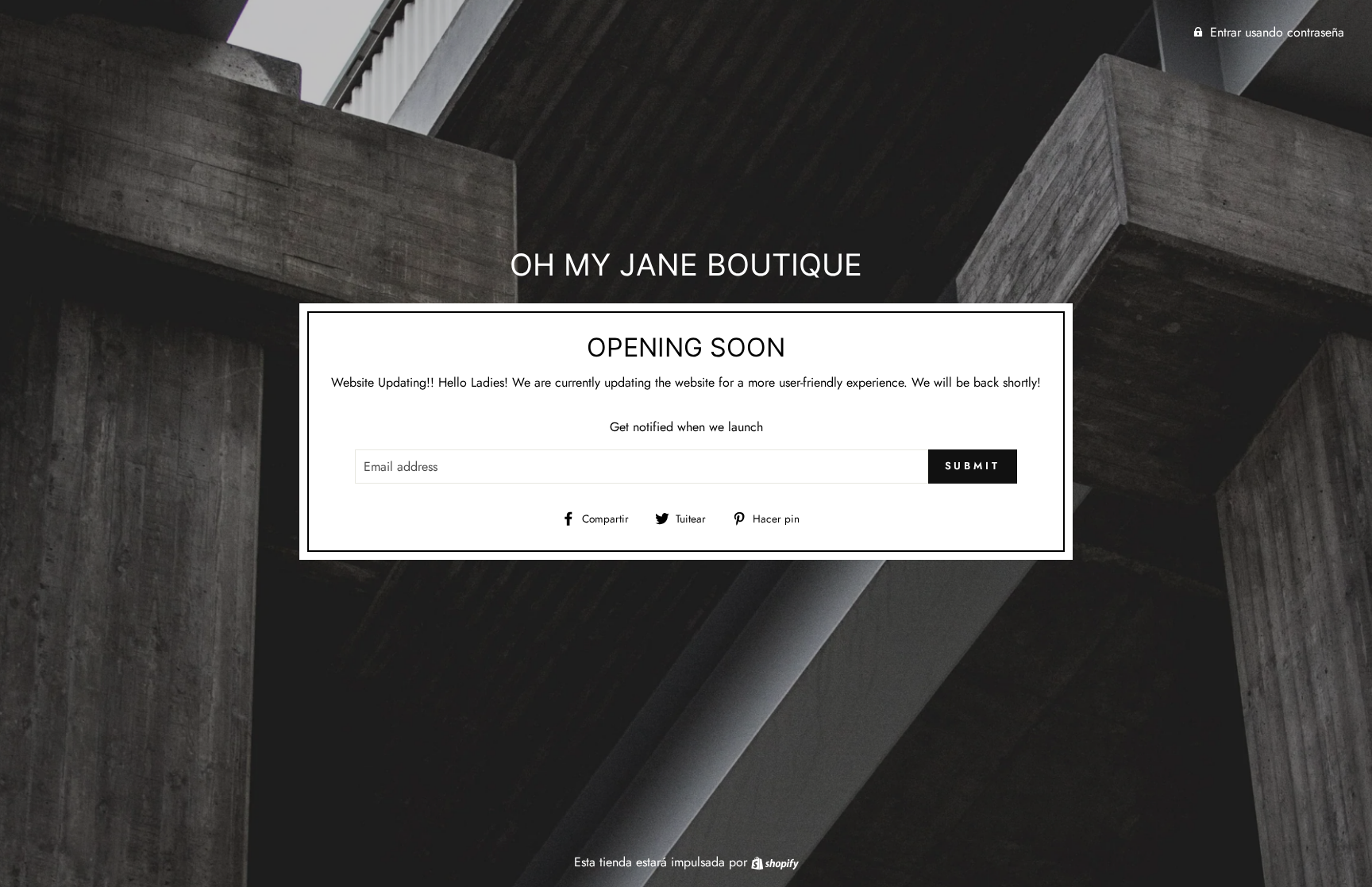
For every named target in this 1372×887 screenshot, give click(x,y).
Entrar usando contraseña (1277, 32)
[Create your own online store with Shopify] (775, 862)
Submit (972, 465)
